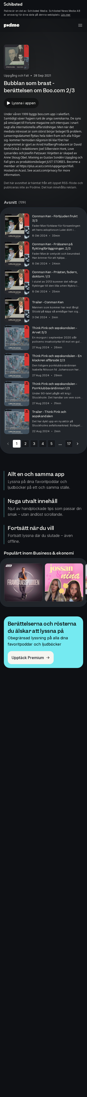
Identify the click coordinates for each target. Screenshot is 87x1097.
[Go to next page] (77, 444)
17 (69, 444)
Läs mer (65, 14)
